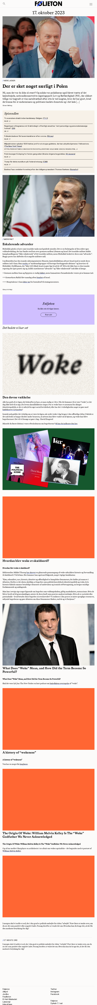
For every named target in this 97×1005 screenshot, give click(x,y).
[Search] (4, 3)
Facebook (55, 994)
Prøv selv (48, 315)
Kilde (6, 121)
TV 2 (45, 118)
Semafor (74, 169)
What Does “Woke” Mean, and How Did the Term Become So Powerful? (44, 670)
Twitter (54, 989)
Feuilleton (7, 996)
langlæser (24, 764)
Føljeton (6, 989)
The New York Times (13, 146)
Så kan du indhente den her (66, 423)
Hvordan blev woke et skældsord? (26, 561)
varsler (25, 263)
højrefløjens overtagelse (59, 683)
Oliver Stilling (7, 105)
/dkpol (5, 991)
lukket (42, 273)
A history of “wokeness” (19, 752)
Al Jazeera (70, 154)
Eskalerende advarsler (18, 244)
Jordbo (6, 994)
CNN (45, 162)
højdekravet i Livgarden (12, 410)
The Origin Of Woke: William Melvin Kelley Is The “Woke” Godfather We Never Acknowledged (43, 834)
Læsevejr (6, 1002)
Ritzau (50, 136)
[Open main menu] (90, 4)
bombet (40, 277)
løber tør (26, 282)
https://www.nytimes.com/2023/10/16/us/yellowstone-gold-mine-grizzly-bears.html (40, 149)
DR (13, 128)
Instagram (55, 991)
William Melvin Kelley (12, 851)
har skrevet (31, 572)
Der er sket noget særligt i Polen (35, 86)
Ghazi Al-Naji (7, 290)
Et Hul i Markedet (10, 999)
